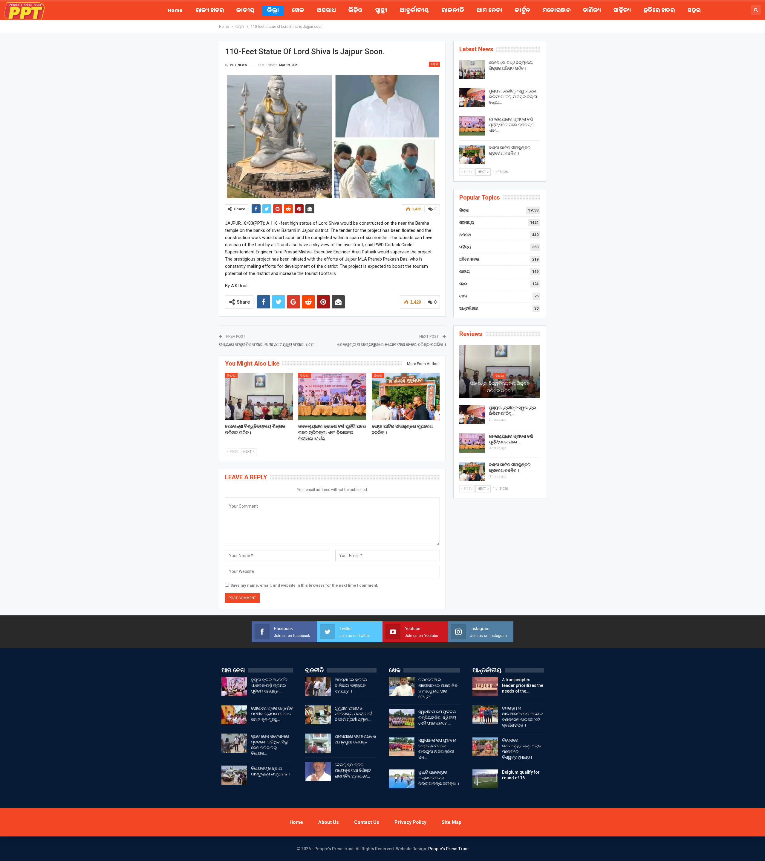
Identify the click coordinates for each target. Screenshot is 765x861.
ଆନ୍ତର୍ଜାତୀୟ (414, 11)
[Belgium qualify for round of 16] (485, 779)
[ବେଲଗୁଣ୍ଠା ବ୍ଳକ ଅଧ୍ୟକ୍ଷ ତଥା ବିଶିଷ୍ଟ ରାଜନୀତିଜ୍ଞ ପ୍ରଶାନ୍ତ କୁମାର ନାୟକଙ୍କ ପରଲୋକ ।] (318, 771)
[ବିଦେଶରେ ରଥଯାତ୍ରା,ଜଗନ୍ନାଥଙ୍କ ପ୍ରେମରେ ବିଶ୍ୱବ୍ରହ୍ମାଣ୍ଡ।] (485, 747)
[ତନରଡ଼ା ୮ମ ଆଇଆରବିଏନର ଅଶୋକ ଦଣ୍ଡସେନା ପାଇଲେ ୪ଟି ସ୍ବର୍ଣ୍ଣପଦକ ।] (485, 715)
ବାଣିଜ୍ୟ (592, 11)
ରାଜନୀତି (452, 11)
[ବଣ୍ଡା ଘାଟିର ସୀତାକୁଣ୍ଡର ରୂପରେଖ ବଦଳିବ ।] (406, 396)
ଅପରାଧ (326, 11)
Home (175, 11)
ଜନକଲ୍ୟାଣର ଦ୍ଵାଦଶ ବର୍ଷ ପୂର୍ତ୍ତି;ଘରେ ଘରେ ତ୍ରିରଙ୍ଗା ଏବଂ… (512, 125)
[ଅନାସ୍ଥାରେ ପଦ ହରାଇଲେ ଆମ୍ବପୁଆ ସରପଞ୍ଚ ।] (318, 743)
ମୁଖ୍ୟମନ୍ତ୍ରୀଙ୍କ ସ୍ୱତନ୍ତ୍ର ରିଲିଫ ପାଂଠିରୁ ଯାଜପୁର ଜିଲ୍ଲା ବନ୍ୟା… (513, 97)
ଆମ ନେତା (489, 11)
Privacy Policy (410, 822)
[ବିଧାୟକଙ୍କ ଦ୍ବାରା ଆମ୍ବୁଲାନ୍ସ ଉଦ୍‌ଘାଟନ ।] (234, 775)
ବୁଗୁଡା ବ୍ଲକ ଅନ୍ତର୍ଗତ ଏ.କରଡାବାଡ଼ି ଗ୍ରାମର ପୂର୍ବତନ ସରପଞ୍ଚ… (269, 685)
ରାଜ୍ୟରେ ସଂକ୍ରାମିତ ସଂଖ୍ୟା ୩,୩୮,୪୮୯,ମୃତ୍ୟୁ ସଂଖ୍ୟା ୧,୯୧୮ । (268, 344)
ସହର (693, 11)
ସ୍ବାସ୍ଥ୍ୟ (381, 11)
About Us (328, 822)
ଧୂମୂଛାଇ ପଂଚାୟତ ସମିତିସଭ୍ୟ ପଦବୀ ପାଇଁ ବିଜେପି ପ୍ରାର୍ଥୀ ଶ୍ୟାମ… (353, 714)
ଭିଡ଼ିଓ (355, 11)
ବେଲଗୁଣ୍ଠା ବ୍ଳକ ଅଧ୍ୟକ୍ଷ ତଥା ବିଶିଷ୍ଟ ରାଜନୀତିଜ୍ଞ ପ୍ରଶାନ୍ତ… (353, 770)
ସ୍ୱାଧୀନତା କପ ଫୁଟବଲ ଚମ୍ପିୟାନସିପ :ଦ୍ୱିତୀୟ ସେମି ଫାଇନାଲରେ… (437, 717)
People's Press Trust (448, 848)
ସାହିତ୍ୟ (622, 11)
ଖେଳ (298, 11)
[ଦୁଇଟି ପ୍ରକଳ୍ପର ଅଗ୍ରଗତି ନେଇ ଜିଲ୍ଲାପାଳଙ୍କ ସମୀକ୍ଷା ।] (401, 779)
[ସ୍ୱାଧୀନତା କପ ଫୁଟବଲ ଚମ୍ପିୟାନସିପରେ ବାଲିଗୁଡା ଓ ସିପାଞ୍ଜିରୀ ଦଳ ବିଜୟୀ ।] (401, 747)
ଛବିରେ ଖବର (659, 11)
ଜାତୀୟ (245, 11)
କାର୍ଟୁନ (522, 11)
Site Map (451, 822)
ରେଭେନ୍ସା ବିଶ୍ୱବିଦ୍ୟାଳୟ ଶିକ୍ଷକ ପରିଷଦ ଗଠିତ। (499, 387)
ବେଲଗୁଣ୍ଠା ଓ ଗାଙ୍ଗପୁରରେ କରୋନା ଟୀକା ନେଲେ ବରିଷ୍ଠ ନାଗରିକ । (391, 344)
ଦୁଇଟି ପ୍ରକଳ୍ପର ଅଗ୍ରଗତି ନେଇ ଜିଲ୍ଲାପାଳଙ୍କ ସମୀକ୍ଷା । (438, 778)
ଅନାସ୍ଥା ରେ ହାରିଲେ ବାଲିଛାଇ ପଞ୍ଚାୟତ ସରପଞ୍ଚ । (351, 685)
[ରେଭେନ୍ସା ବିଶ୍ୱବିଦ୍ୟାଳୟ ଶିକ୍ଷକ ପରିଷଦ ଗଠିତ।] (259, 396)
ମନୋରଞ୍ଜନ (556, 11)
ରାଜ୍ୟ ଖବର (209, 11)
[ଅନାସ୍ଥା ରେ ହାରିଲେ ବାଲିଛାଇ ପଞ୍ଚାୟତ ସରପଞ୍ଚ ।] (318, 686)
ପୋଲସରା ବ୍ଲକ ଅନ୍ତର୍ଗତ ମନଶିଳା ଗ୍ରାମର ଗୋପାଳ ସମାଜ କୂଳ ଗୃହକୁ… (272, 714)
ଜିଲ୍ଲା (273, 11)
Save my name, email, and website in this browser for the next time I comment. (304, 585)
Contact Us (366, 822)
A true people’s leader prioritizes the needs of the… (522, 685)
